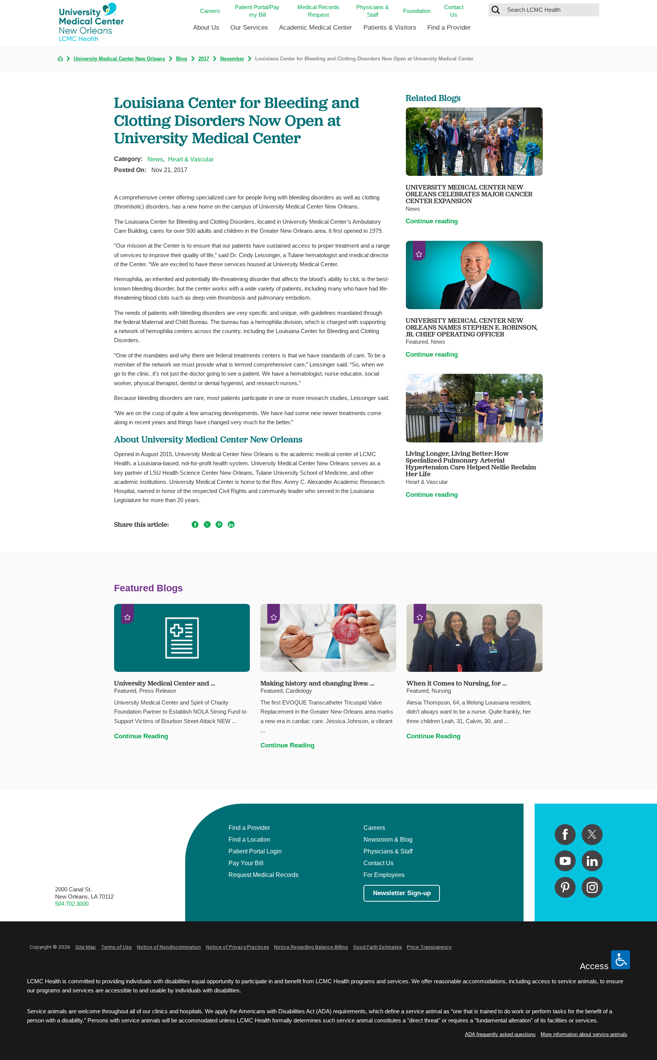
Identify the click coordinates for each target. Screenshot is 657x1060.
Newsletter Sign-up (402, 893)
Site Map (85, 947)
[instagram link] (592, 887)
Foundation (416, 11)
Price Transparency (429, 947)
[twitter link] (592, 834)
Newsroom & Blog (388, 839)
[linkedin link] (592, 860)
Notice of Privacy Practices (237, 947)
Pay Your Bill (246, 862)
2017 (203, 59)
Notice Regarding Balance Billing (311, 947)
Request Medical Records (263, 874)
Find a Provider (449, 27)
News (155, 159)
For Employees (384, 874)
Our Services (249, 27)
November (232, 59)
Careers (210, 11)
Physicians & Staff (372, 11)
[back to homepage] (60, 58)
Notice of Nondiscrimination (169, 947)
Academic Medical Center (315, 27)
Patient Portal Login (255, 851)
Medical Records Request (318, 11)
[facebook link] (565, 834)
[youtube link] (565, 860)
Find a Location (249, 839)
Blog (181, 59)
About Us (206, 27)
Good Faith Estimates (377, 947)
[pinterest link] (565, 887)
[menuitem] (206, 30)
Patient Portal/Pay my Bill (257, 11)
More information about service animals (584, 1034)
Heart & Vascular (191, 159)
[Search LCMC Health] (496, 10)
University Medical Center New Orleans (119, 59)
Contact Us (453, 11)
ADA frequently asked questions (500, 1034)
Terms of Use (116, 947)
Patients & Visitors (389, 27)
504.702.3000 (72, 903)
